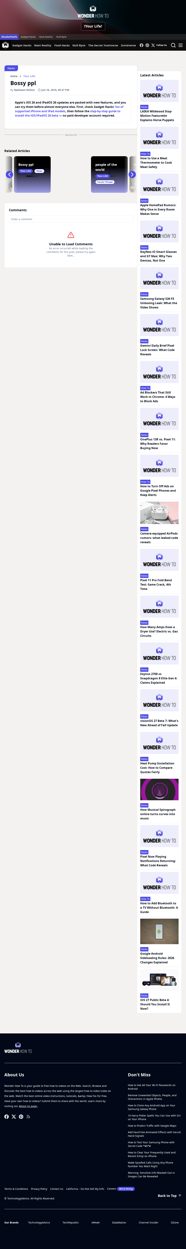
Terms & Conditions (16, 1189)
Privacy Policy (39, 1189)
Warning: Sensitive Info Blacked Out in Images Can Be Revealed (151, 1174)
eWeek (96, 1222)
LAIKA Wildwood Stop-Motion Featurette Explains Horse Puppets (157, 115)
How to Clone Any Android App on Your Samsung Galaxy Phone (151, 1107)
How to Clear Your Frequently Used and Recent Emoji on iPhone (152, 1154)
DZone (175, 1222)
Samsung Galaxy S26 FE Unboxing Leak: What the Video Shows (158, 303)
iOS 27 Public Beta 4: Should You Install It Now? (155, 1004)
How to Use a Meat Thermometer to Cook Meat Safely (156, 162)
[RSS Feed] (28, 1117)
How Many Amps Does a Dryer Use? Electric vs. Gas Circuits (159, 631)
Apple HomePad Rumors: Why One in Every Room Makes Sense (158, 209)
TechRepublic (70, 1222)
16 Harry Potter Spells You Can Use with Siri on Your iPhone (154, 1117)
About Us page (28, 1106)
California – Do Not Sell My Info (85, 1189)
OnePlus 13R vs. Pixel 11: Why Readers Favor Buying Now (158, 443)
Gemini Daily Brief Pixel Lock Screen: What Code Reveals (157, 350)
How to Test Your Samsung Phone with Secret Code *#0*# (151, 1144)
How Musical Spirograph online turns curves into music (158, 814)
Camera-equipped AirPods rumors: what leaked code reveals (159, 537)
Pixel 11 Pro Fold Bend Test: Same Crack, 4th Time (156, 584)
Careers (120, 1188)
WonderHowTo (9, 36)
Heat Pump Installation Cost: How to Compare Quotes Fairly (157, 767)
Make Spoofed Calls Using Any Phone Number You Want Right (150, 1164)
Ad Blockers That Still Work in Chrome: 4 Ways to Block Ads (157, 396)
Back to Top (167, 1195)
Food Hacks (62, 45)
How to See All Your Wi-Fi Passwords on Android (151, 1086)
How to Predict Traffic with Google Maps (152, 1125)
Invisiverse (128, 45)
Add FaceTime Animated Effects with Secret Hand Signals (154, 1133)
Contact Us (56, 1189)
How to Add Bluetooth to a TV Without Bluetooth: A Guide (159, 907)
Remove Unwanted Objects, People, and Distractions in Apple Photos (152, 1097)
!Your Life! (93, 26)
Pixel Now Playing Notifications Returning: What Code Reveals (158, 861)
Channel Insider (148, 1222)
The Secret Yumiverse (103, 45)
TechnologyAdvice (39, 1222)
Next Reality (46, 36)
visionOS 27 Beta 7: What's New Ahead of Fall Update (159, 723)
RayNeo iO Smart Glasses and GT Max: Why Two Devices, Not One (158, 256)
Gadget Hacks (28, 36)
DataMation (119, 1222)
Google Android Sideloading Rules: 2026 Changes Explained (157, 958)
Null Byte (61, 36)
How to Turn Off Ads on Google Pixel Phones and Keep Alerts (158, 490)
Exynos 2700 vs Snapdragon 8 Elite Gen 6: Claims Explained (158, 678)
